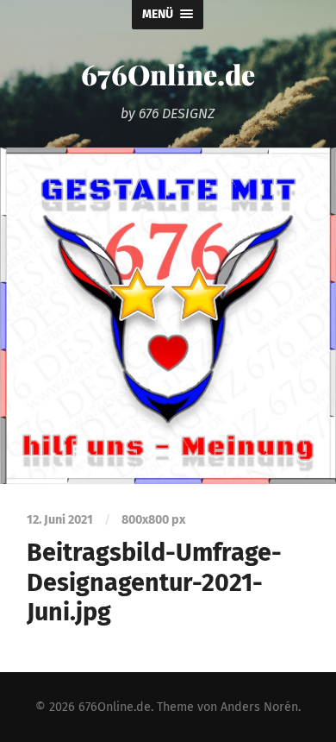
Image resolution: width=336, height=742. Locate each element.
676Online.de (168, 73)
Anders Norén (259, 707)
